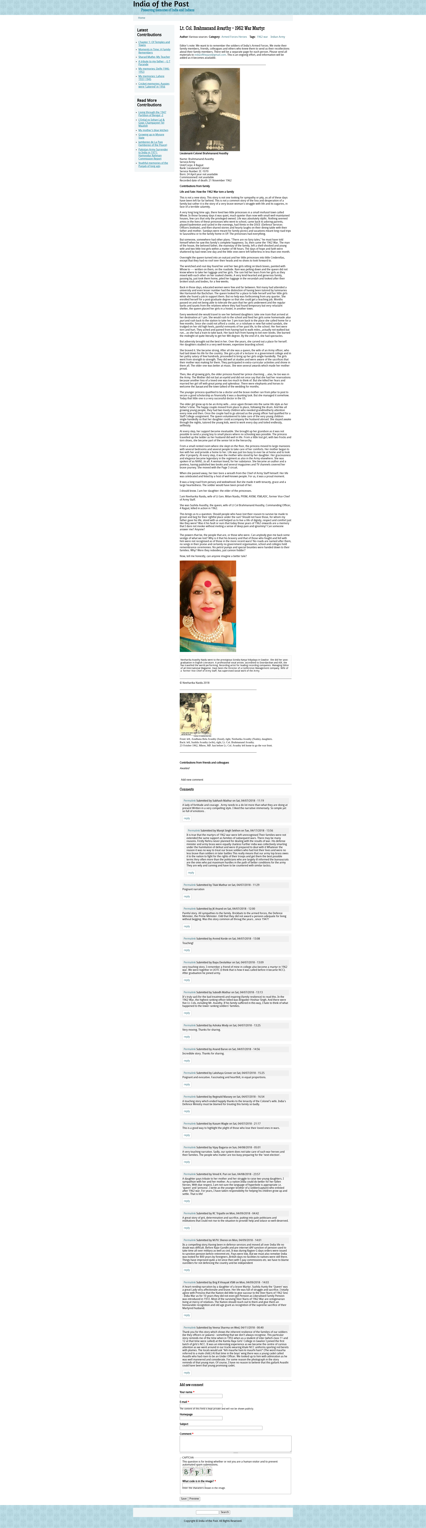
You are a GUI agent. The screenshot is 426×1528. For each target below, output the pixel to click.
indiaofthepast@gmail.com (210, 55)
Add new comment (192, 780)
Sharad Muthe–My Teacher (154, 57)
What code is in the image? (199, 1481)
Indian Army (278, 37)
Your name (187, 1392)
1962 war (262, 37)
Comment (187, 1434)
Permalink (190, 801)
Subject (184, 1424)
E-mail (184, 1402)
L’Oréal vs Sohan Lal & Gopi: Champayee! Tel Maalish (151, 123)
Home (141, 18)
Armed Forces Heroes (234, 37)
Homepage (186, 1414)
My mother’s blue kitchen (153, 130)
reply (187, 818)
